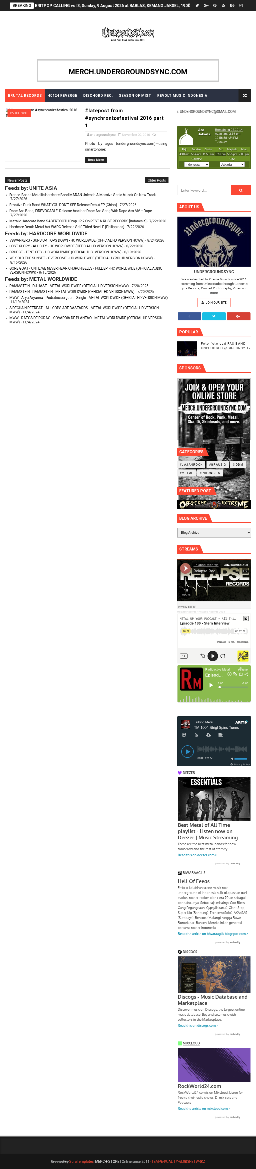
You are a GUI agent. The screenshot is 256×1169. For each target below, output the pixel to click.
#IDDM (238, 464)
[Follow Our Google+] (238, 316)
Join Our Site (215, 302)
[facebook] (188, 5)
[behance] (232, 5)
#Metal (186, 473)
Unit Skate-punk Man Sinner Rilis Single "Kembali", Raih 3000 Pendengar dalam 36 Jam (115, 5)
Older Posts (157, 180)
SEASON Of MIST (135, 96)
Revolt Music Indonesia (182, 96)
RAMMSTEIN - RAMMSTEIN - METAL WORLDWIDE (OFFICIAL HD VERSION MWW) (72, 292)
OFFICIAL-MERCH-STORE (31, 108)
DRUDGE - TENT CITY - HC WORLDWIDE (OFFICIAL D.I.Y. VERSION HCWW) (66, 252)
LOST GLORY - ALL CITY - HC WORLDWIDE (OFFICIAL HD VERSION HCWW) (67, 246)
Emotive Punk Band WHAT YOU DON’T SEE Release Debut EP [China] (63, 205)
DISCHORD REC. (98, 96)
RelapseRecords (186, 611)
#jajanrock (191, 464)
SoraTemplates (81, 1161)
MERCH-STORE (107, 1161)
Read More (96, 160)
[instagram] (241, 5)
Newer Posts (18, 180)
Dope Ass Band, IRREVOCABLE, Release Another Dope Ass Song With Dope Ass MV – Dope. (81, 211)
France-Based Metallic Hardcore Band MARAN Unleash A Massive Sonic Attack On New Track (83, 195)
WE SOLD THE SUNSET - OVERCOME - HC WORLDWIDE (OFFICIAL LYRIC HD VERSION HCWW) (81, 258)
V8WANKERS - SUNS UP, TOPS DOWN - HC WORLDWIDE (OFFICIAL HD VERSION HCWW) (77, 240)
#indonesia (210, 473)
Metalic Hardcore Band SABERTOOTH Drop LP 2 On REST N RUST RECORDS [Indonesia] (78, 221)
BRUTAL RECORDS (25, 96)
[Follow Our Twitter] (214, 316)
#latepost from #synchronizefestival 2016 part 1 (124, 118)
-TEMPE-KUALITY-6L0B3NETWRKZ (177, 1161)
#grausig (217, 464)
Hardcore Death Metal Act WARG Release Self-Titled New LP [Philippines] (67, 227)
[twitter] (197, 5)
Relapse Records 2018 (211, 611)
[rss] (223, 5)
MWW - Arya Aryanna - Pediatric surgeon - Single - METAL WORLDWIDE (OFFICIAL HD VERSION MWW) (89, 298)
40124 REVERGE (62, 96)
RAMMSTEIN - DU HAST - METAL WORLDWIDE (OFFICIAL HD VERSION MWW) (69, 286)
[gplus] (206, 5)
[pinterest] (214, 5)
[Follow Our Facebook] (189, 316)
